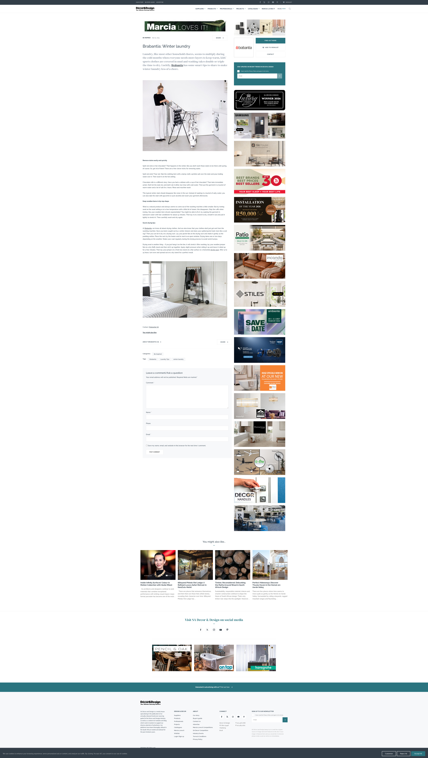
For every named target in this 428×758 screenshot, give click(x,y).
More (280, 9)
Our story (139, 2)
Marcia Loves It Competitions (203, 727)
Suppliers (199, 9)
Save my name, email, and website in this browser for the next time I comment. (177, 446)
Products (212, 9)
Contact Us (197, 721)
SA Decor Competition (200, 730)
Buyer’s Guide (150, 2)
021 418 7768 (241, 723)
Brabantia (177, 65)
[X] (264, 2)
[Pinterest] (278, 2)
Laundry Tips (164, 359)
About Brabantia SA (151, 342)
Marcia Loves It (268, 9)
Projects (240, 9)
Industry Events (198, 733)
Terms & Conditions (199, 736)
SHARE (220, 38)
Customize (389, 754)
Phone (148, 423)
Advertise (160, 2)
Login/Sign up (179, 736)
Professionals (226, 9)
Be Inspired (147, 38)
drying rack (215, 250)
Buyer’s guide (197, 718)
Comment (150, 383)
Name (148, 412)
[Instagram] (269, 2)
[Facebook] (261, 2)
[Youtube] (273, 2)
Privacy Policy (197, 739)
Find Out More (270, 40)
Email (148, 434)
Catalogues (253, 9)
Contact (270, 54)
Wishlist (289, 2)
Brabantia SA (154, 327)
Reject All (403, 754)
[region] (214, 753)
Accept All (418, 754)
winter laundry (178, 359)
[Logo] (145, 9)
